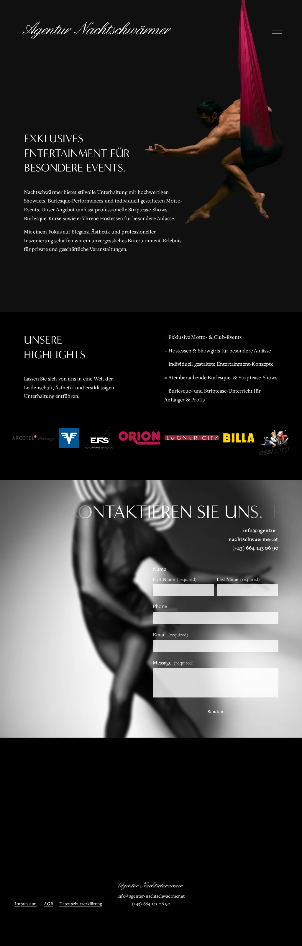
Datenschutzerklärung (80, 903)
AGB (48, 903)
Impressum (25, 903)
